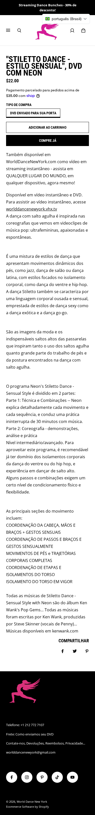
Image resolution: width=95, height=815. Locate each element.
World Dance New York (32, 801)
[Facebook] (11, 777)
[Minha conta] (72, 30)
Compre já (47, 140)
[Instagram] (26, 777)
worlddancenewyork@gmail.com (30, 752)
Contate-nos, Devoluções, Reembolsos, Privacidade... (45, 743)
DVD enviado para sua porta (33, 113)
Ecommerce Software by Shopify (27, 806)
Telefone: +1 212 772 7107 (25, 725)
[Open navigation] (11, 30)
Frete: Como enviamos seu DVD (29, 734)
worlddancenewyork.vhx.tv (31, 209)
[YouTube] (72, 777)
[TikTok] (57, 777)
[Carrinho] (83, 30)
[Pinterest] (42, 777)
